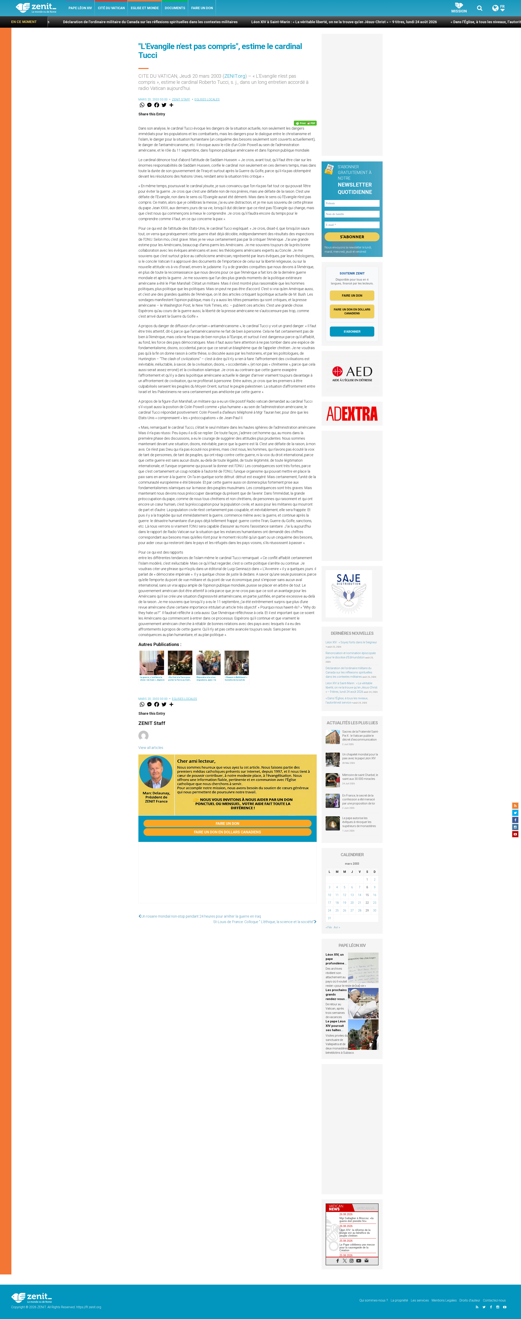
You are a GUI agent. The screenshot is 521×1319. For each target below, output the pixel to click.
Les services (420, 1300)
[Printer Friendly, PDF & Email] (305, 123)
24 (329, 910)
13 (352, 895)
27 (352, 910)
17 (329, 902)
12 (344, 895)
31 (329, 918)
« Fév (329, 927)
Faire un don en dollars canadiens (227, 832)
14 (359, 895)
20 (352, 902)
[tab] (339, 1207)
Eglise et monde (145, 8)
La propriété (399, 1300)
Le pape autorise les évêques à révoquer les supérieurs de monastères (359, 822)
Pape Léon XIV (80, 8)
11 (337, 895)
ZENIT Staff (181, 99)
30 (374, 910)
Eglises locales (207, 99)
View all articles (150, 747)
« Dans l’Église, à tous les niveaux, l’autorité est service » (410, 22)
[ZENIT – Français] (41, 8)
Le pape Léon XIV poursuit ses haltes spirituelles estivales (336, 1030)
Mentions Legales (444, 1300)
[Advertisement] (227, 876)
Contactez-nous (494, 1300)
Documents (175, 8)
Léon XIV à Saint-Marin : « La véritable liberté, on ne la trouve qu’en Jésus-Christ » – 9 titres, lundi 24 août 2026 (257, 22)
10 (329, 895)
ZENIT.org (234, 76)
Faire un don (202, 8)
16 (374, 895)
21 (359, 902)
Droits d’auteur (470, 1300)
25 (337, 910)
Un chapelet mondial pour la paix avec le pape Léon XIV (360, 756)
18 (337, 902)
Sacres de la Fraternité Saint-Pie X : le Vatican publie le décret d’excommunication (360, 735)
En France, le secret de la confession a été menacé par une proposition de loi (358, 799)
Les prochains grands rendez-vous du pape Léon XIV (336, 998)
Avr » (337, 927)
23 (374, 902)
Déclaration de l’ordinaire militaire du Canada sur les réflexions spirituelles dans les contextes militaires (349, 672)
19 (344, 902)
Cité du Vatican (111, 8)
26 (344, 910)
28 (359, 910)
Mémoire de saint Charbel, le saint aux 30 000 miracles (360, 777)
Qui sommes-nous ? (373, 1300)
